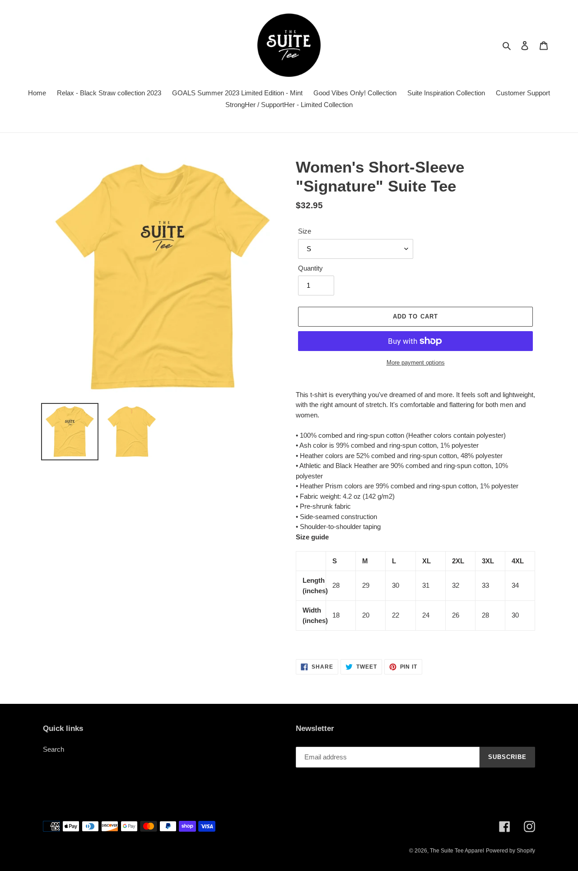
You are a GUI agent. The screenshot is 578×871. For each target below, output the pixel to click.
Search (53, 749)
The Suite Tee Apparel (457, 851)
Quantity (310, 268)
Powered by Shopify (510, 851)
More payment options (416, 362)
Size (304, 231)
